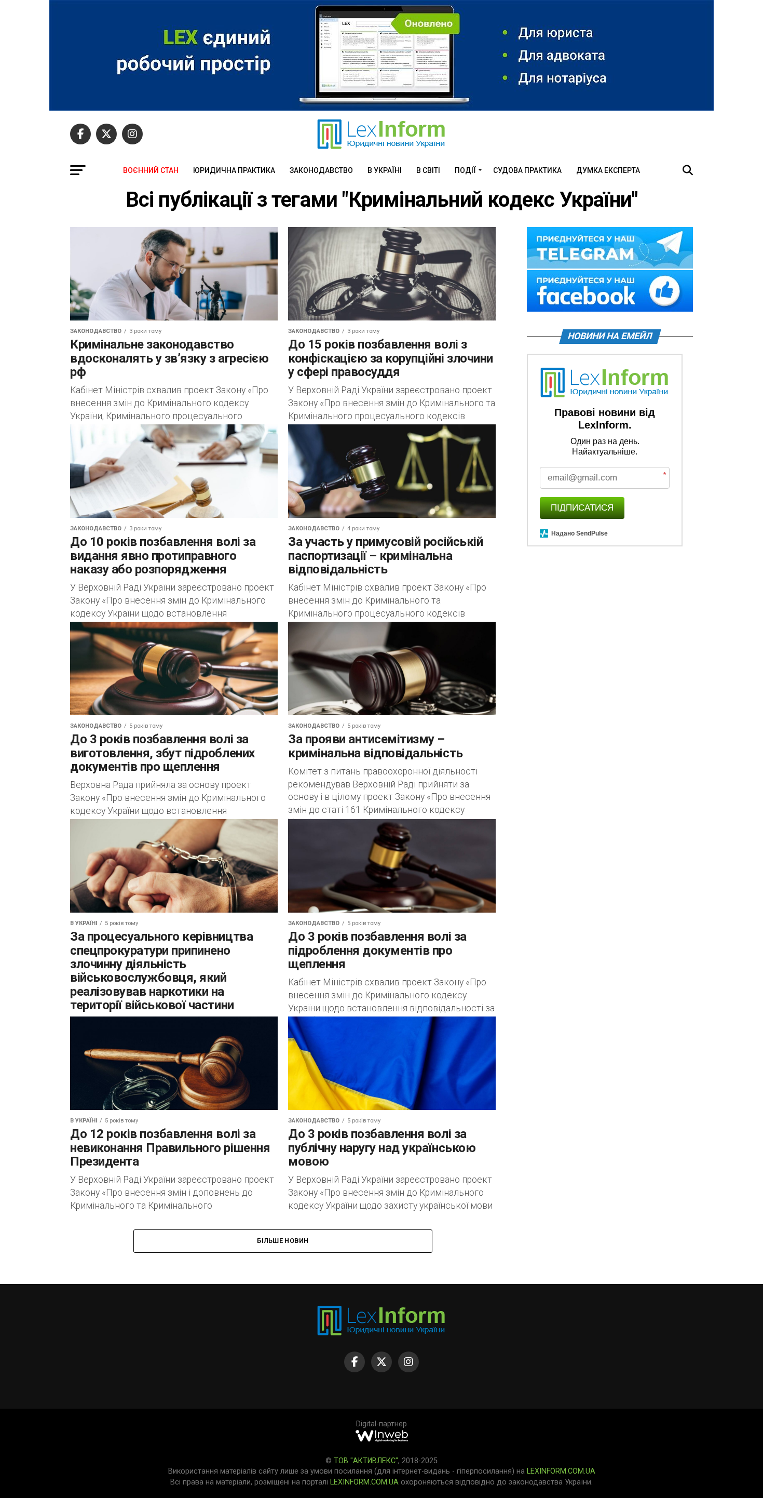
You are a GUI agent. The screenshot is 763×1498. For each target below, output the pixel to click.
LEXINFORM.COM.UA (561, 1471)
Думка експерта (608, 170)
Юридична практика (234, 170)
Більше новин (282, 1241)
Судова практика (527, 170)
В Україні (384, 170)
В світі (428, 170)
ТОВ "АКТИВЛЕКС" (366, 1460)
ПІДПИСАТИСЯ (582, 508)
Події (465, 170)
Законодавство (321, 170)
